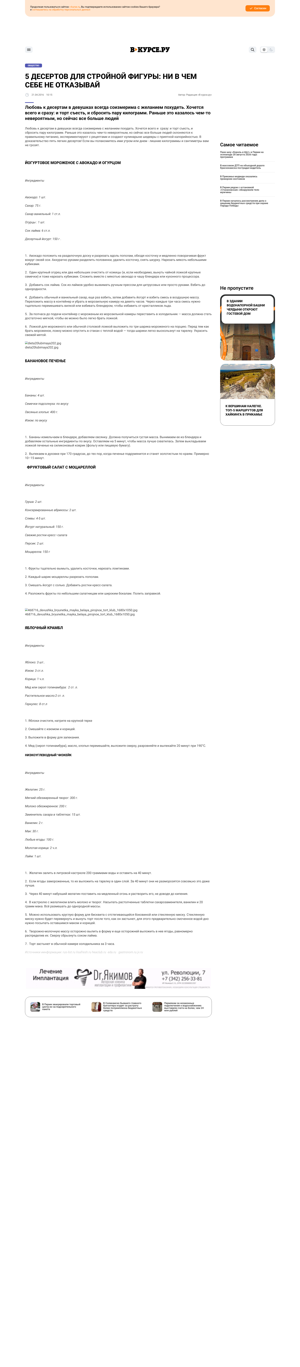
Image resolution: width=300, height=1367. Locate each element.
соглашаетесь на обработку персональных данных (61, 9)
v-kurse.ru (74, 7)
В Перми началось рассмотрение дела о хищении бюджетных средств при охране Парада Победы (244, 203)
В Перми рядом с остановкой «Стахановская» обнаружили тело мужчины (239, 190)
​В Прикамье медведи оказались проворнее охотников (238, 177)
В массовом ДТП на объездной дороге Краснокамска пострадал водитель (242, 166)
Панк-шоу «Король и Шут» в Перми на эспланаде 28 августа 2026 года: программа (242, 154)
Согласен (260, 8)
